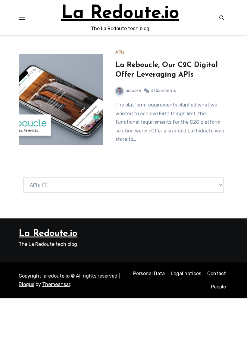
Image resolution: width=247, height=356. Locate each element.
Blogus (26, 284)
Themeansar (56, 284)
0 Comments (163, 90)
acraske (133, 90)
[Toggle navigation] (22, 18)
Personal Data (149, 273)
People (218, 287)
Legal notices (186, 273)
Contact (216, 273)
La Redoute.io (120, 14)
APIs (120, 52)
